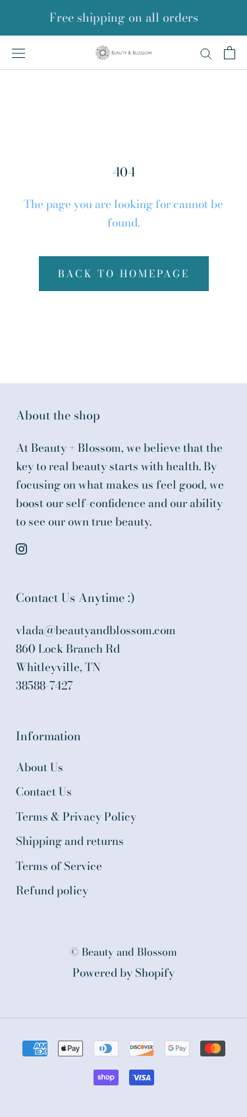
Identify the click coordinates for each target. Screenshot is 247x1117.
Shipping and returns (70, 841)
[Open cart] (229, 52)
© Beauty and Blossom (123, 952)
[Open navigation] (18, 52)
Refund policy (52, 891)
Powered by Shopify (123, 972)
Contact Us (44, 792)
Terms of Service (59, 866)
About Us (39, 767)
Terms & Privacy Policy (76, 817)
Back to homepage (124, 273)
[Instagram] (21, 547)
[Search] (206, 52)
